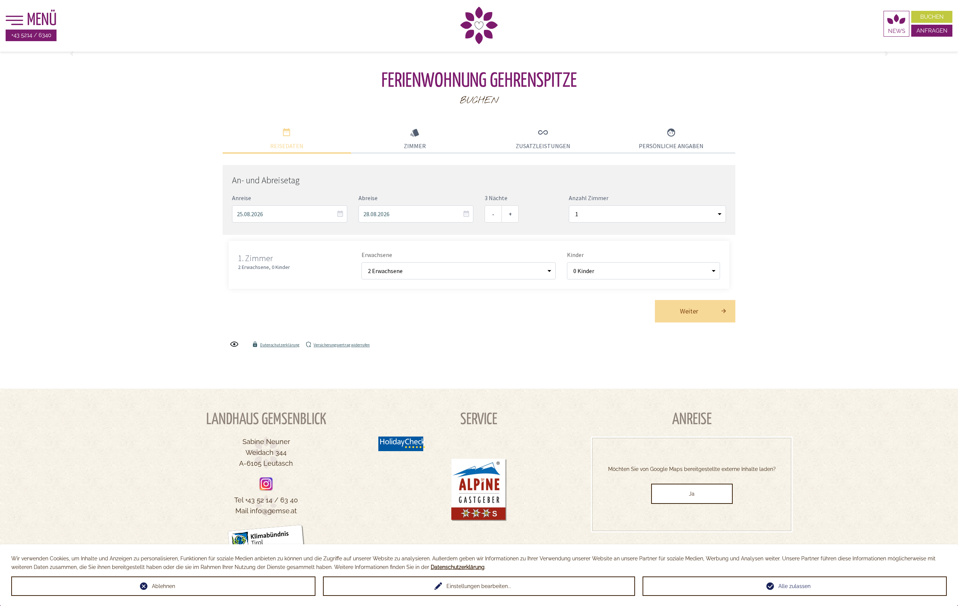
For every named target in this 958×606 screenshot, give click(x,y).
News (896, 31)
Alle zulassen (794, 586)
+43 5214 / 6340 (31, 35)
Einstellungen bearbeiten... (478, 586)
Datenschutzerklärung (458, 567)
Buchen (932, 16)
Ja (692, 494)
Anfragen (932, 30)
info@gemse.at (273, 511)
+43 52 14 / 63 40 (271, 500)
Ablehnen (163, 586)
